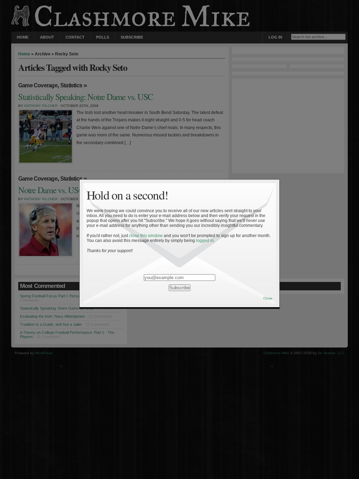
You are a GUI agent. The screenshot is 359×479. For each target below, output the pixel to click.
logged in (205, 240)
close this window (146, 235)
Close (267, 298)
